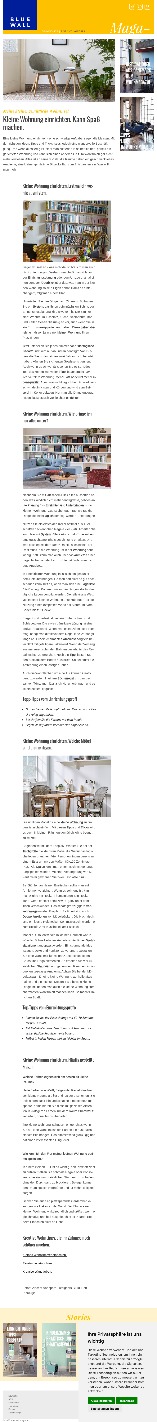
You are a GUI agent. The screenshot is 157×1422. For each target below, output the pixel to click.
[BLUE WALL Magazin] (20, 15)
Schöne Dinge (14, 1412)
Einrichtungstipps (73, 31)
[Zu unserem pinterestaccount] (147, 7)
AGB (10, 1399)
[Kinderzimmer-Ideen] (59, 1350)
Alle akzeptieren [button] (101, 1400)
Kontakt (12, 1409)
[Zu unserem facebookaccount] (132, 7)
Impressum (13, 1406)
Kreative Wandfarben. (37, 1272)
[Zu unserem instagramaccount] (140, 7)
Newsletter (13, 1396)
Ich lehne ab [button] (126, 1400)
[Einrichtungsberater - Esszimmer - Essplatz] (20, 1350)
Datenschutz (14, 1402)
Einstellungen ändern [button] (105, 1408)
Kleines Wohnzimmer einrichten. (45, 1255)
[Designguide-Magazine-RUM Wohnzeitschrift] (137, 66)
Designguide (50, 31)
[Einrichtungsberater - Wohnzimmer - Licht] (137, 124)
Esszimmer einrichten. (38, 1263)
